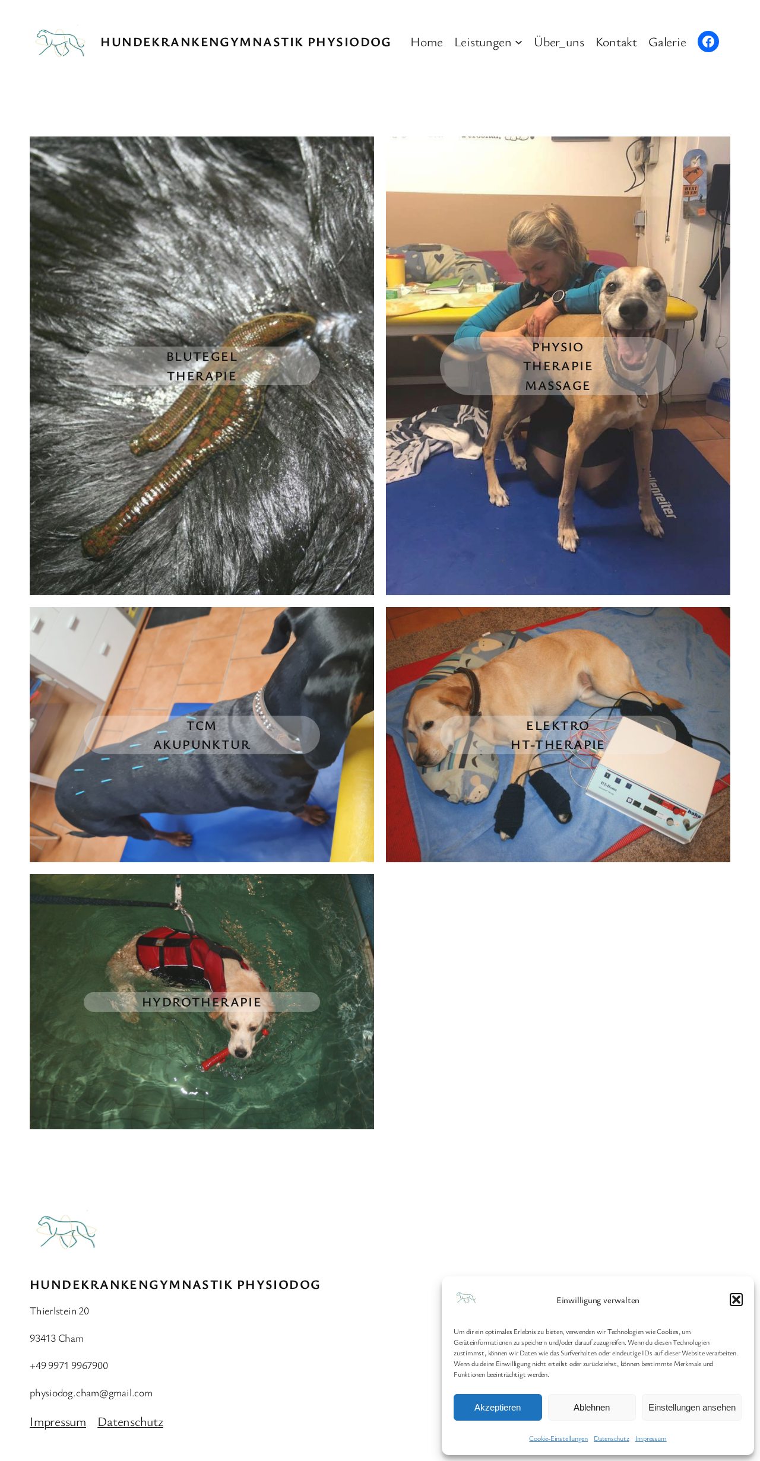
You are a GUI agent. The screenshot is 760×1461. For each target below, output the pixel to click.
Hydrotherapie (202, 1001)
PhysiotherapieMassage (558, 365)
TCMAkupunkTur (202, 734)
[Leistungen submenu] (518, 41)
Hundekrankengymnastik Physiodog (246, 41)
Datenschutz (611, 1438)
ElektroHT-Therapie (558, 734)
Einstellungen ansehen (692, 1407)
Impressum (651, 1438)
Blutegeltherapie (202, 365)
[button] (736, 1300)
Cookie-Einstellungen (558, 1438)
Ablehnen (592, 1407)
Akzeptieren (497, 1407)
